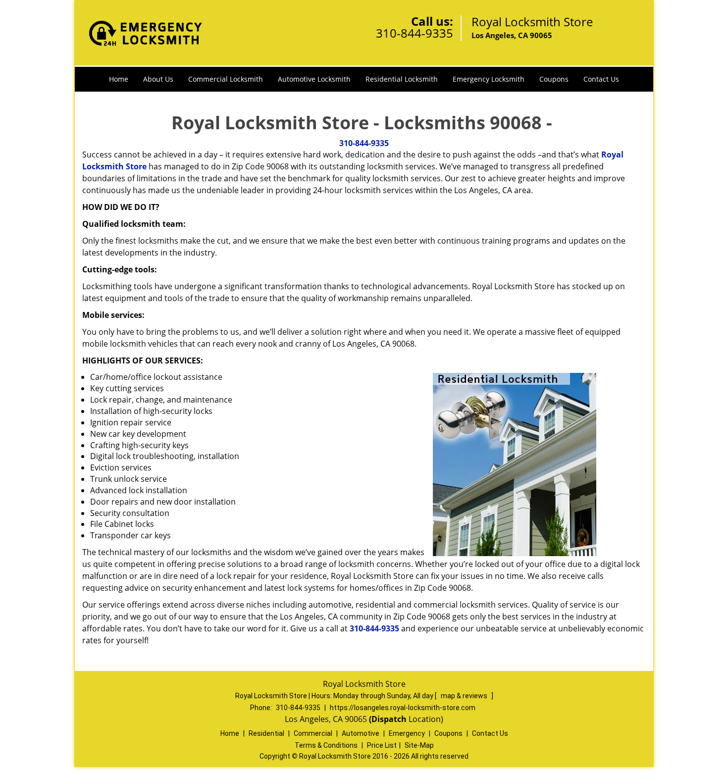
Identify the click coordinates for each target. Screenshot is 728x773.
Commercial (313, 733)
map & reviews (465, 696)
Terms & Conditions (326, 745)
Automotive (360, 733)
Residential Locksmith (401, 79)
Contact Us (601, 79)
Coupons (554, 79)
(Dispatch (389, 719)
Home (118, 79)
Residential (266, 733)
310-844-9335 (414, 33)
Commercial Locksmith (225, 79)
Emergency (407, 733)
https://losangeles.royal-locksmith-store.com (402, 708)
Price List (382, 745)
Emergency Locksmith (488, 79)
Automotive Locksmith (314, 79)
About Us (158, 79)
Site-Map (419, 745)
